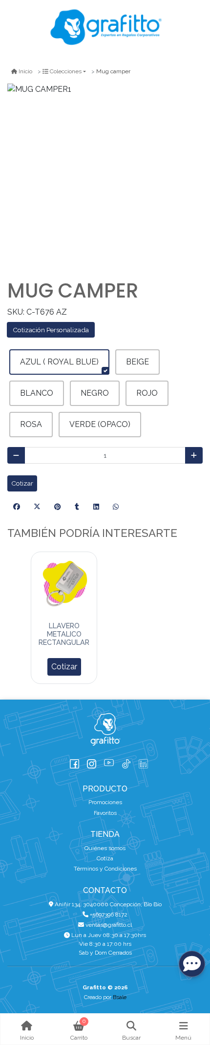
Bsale (119, 997)
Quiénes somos (105, 848)
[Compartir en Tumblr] (76, 507)
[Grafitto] (105, 27)
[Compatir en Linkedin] (96, 507)
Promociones (105, 802)
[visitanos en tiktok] (126, 761)
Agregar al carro (64, 667)
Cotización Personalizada (51, 330)
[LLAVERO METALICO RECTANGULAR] (64, 585)
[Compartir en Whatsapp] (116, 507)
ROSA (31, 424)
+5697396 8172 (107, 914)
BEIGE (137, 361)
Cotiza (105, 858)
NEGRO (95, 393)
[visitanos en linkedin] (143, 761)
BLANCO (36, 393)
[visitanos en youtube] (108, 761)
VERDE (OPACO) (99, 424)
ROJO (147, 393)
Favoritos (105, 813)
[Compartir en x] (37, 507)
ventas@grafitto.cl (108, 924)
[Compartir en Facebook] (16, 507)
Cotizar (22, 483)
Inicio (25, 71)
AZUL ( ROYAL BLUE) (59, 361)
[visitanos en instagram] (91, 761)
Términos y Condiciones (105, 868)
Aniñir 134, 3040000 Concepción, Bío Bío (107, 904)
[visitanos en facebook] (74, 761)
